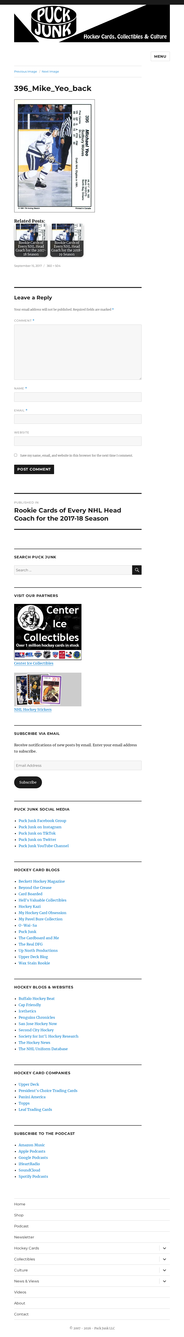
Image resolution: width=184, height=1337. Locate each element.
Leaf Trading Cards (35, 1109)
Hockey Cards (26, 1248)
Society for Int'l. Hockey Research (49, 1036)
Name (20, 388)
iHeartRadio (29, 1164)
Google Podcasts (33, 1157)
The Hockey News (34, 1042)
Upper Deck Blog (33, 957)
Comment (24, 321)
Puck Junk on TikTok (37, 833)
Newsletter (24, 1237)
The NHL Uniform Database (43, 1049)
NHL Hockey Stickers (33, 709)
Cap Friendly (30, 1005)
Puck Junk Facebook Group (42, 820)
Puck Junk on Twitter (37, 839)
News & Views (26, 1281)
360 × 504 (54, 265)
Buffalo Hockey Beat (37, 998)
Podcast (21, 1226)
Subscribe (28, 782)
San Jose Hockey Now (38, 1023)
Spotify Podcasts (33, 1176)
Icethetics (27, 1011)
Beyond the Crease (35, 887)
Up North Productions (38, 950)
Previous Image (25, 71)
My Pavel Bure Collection (41, 919)
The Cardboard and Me (39, 938)
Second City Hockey (36, 1030)
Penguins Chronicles (37, 1017)
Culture (21, 1270)
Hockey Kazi (30, 906)
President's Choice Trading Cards (48, 1090)
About (19, 1303)
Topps (24, 1103)
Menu (160, 56)
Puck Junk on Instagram (40, 827)
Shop (19, 1215)
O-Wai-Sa (28, 925)
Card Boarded (30, 894)
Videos (20, 1292)
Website (21, 432)
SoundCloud (29, 1170)
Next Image (50, 71)
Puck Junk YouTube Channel (44, 846)
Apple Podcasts (32, 1151)
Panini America (32, 1097)
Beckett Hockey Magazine (42, 881)
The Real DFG (31, 944)
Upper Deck (29, 1084)
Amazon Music (32, 1145)
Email (21, 410)
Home (19, 1204)
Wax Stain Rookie (34, 963)
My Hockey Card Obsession (42, 912)
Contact (21, 1314)
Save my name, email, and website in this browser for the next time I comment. (76, 455)
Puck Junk (27, 931)
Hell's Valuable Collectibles (42, 900)
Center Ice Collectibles (33, 663)
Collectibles (24, 1259)
